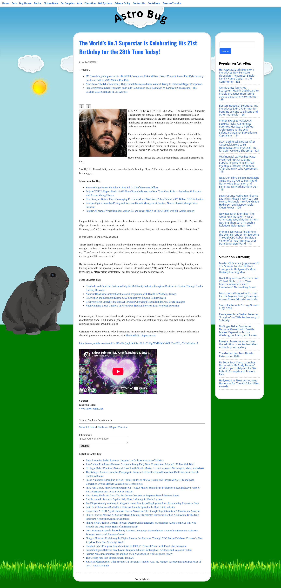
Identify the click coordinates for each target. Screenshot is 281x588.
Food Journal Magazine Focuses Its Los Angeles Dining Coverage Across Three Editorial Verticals (238, 296)
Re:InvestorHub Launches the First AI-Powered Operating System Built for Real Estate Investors (135, 301)
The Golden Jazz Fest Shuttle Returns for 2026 (110, 557)
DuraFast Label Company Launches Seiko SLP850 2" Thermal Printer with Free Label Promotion (136, 546)
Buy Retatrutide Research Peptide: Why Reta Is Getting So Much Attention (124, 499)
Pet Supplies (67, 3)
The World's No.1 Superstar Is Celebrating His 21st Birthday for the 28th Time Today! (138, 47)
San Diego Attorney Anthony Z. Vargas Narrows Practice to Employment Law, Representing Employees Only (142, 503)
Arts (79, 3)
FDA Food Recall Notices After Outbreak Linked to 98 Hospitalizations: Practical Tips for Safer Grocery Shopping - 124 (239, 146)
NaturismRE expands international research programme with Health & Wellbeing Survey (131, 293)
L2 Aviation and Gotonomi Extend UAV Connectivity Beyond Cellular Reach (126, 297)
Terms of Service (172, 3)
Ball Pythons (105, 3)
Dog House (25, 3)
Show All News (87, 427)
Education (90, 3)
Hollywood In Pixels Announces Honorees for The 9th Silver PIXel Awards (239, 383)
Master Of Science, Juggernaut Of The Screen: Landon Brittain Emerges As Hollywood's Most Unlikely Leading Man (239, 267)
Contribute (154, 3)
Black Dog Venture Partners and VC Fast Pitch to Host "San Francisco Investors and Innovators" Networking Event (238, 282)
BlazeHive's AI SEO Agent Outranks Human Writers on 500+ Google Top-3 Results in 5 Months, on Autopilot (143, 511)
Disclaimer (102, 427)
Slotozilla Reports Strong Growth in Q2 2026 (239, 306)
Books (37, 3)
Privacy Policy (122, 3)
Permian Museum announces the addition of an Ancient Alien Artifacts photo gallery (129, 553)
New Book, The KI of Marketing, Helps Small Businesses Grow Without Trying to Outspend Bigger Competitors (144, 84)
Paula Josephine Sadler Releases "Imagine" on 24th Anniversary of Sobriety (125, 460)
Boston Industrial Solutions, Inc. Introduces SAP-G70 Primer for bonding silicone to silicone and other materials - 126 (238, 110)
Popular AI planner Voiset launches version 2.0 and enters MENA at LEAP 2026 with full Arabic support (140, 210)
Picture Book (51, 3)
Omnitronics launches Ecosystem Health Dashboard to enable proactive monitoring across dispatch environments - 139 (239, 93)
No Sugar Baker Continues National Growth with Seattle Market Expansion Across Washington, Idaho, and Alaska (145, 468)
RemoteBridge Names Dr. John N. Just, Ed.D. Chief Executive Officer (122, 187)
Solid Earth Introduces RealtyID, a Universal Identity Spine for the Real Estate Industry (130, 507)
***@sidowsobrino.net (91, 408)
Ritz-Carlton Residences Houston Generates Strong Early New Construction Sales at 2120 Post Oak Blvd (140, 464)
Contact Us (139, 3)
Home (5, 3)
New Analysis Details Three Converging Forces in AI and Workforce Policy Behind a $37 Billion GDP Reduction (144, 199)
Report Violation (118, 427)
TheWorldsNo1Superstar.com (141, 335)
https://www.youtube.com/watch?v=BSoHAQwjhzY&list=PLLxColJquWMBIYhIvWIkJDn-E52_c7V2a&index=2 (138, 343)
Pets (14, 3)
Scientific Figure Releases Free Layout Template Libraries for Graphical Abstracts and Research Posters (139, 549)
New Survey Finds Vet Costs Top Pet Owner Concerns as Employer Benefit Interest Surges (132, 495)
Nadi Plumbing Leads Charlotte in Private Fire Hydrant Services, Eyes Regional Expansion (132, 305)
